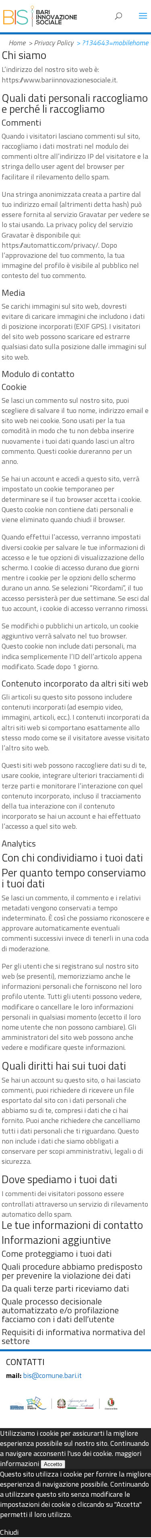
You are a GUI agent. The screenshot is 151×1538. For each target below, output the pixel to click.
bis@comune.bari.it (52, 1375)
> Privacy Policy (50, 42)
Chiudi (9, 1532)
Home (16, 42)
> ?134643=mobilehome (112, 42)
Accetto (53, 1464)
